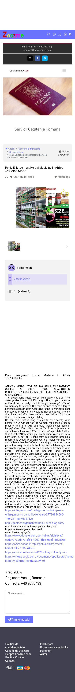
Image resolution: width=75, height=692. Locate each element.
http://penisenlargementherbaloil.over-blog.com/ (34, 523)
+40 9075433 (22, 279)
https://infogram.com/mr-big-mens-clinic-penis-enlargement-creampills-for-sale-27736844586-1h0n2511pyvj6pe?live (34, 514)
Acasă (11, 148)
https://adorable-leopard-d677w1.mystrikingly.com (36, 552)
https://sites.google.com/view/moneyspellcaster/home (39, 556)
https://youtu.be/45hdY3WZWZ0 (25, 560)
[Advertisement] (37, 15)
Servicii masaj (16, 152)
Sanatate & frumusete (29, 148)
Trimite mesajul (20, 619)
